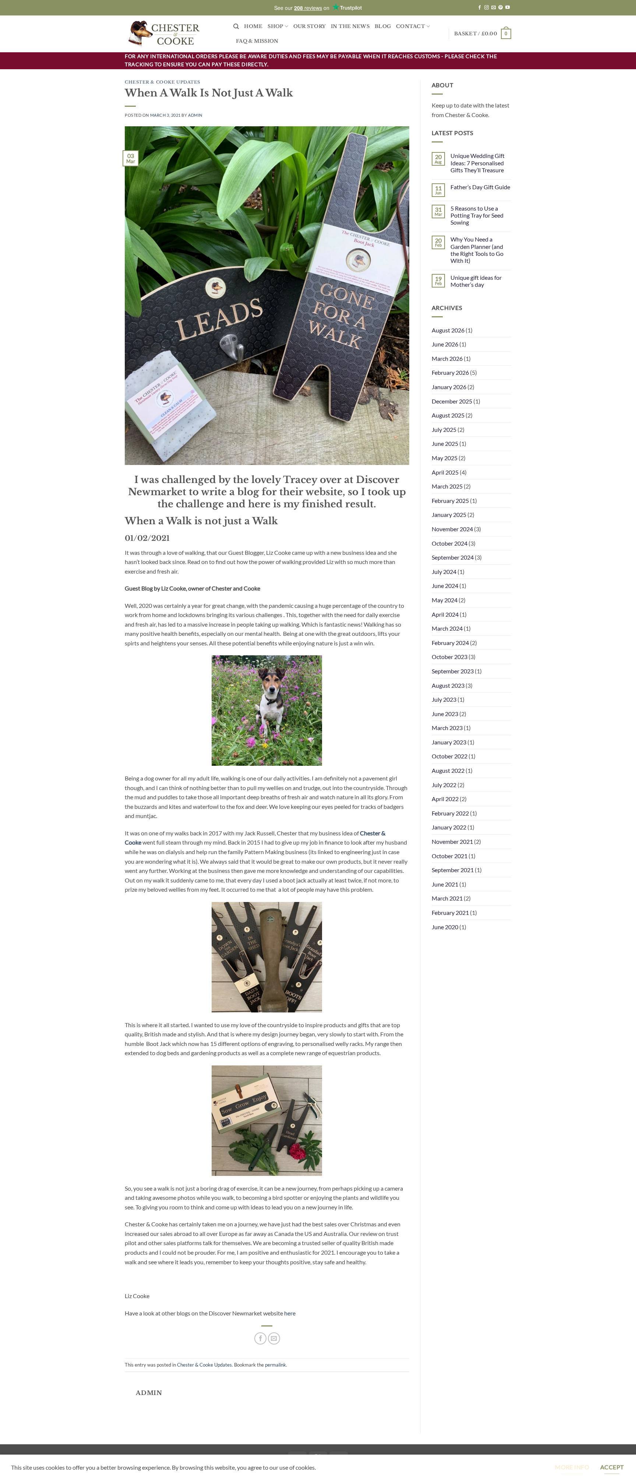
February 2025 (450, 500)
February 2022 (450, 813)
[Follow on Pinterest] (500, 7)
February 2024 (450, 642)
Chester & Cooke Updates (162, 82)
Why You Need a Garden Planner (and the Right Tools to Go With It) (477, 250)
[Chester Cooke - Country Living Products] (173, 33)
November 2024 (452, 528)
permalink (275, 1365)
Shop (275, 26)
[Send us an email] (493, 7)
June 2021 (445, 884)
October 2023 (449, 656)
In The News (350, 26)
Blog (383, 26)
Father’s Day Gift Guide (480, 186)
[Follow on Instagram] (486, 7)
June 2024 (445, 585)
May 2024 (444, 599)
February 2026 (450, 372)
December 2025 (452, 401)
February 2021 (450, 912)
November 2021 (452, 841)
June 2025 (445, 443)
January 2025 (449, 514)
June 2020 (445, 926)
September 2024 (453, 557)
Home (253, 26)
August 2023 (448, 685)
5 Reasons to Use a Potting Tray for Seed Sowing (477, 215)
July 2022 (444, 784)
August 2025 (448, 415)
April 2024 (445, 614)
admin (195, 115)
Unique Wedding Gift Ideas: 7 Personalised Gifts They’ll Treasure (478, 162)
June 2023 (445, 713)
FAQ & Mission (257, 41)
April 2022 (445, 798)
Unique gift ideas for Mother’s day (476, 281)
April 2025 (445, 472)
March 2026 (447, 358)
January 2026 (449, 386)
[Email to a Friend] (274, 1338)
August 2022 (448, 770)
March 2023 (447, 727)
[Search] (236, 27)
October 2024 (449, 543)
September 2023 (453, 670)
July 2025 (444, 429)
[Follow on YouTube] (507, 7)
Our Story (309, 26)
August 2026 (448, 330)
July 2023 (444, 699)
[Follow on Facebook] (479, 7)
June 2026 (445, 344)
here (290, 1313)
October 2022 (449, 756)
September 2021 (453, 869)
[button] (482, 34)
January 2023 (449, 742)
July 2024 (444, 571)
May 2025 (444, 457)
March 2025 (447, 486)
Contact (410, 26)
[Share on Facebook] (260, 1338)
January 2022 (449, 827)
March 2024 (447, 628)
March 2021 (447, 898)
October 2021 (449, 855)
